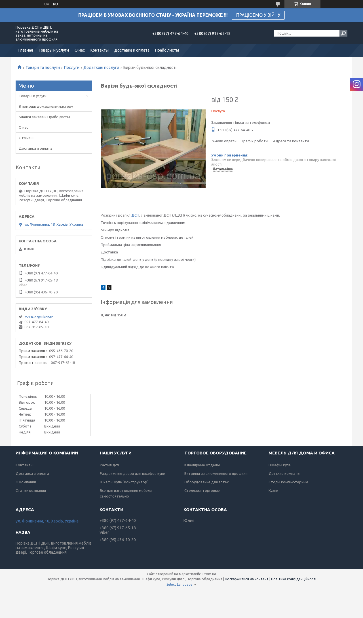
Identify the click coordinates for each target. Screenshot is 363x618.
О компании (26, 482)
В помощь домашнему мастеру (46, 106)
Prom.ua (209, 574)
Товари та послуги (43, 67)
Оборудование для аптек (206, 482)
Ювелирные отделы (202, 465)
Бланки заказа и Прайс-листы (44, 117)
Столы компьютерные (288, 482)
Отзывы (26, 138)
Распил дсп (109, 465)
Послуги (71, 67)
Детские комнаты (284, 473)
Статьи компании (31, 490)
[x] (109, 288)
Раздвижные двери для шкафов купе (132, 473)
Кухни (273, 490)
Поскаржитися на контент (247, 579)
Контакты (99, 50)
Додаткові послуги (101, 67)
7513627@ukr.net (38, 317)
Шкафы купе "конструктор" (124, 482)
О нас (80, 50)
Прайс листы (167, 50)
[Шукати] (343, 33)
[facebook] (103, 288)
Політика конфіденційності (293, 579)
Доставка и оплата (131, 50)
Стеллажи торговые (202, 490)
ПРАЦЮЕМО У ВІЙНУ (258, 15)
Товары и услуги (54, 50)
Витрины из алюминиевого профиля (216, 473)
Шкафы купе (280, 465)
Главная (25, 50)
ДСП (135, 215)
